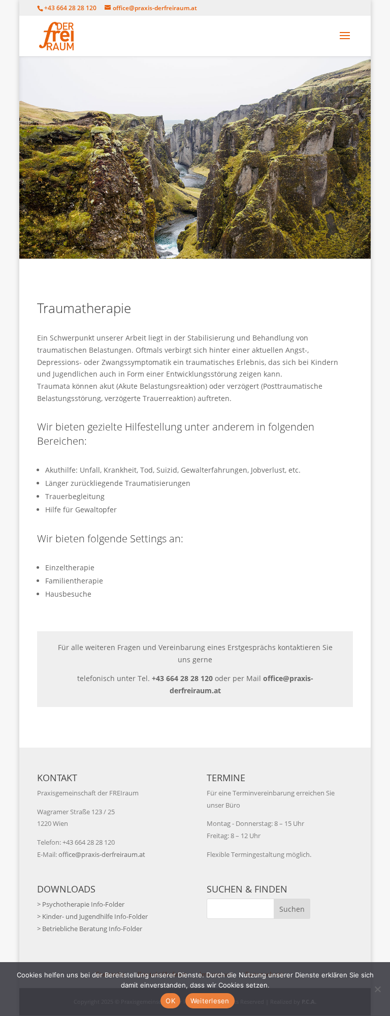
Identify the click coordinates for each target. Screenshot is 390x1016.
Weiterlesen (210, 1001)
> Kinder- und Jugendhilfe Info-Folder (92, 916)
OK (170, 1001)
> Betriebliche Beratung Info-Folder (89, 928)
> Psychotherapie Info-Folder (80, 904)
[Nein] (377, 989)
